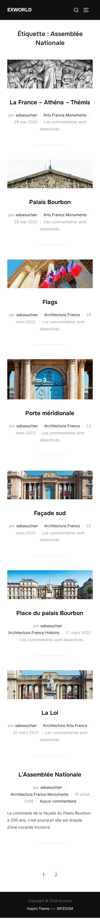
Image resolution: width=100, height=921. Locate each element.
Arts (47, 115)
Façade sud (50, 513)
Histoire (52, 632)
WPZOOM (65, 908)
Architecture (55, 314)
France (58, 115)
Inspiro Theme (38, 908)
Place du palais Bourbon (49, 613)
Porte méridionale (49, 413)
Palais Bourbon (50, 202)
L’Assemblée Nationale (49, 774)
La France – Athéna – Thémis (50, 102)
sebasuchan (26, 115)
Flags (49, 302)
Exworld (19, 10)
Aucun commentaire (58, 801)
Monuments (76, 115)
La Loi (50, 712)
